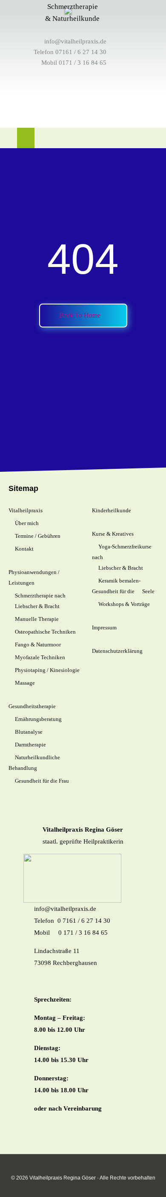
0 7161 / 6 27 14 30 (83, 920)
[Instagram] (127, 138)
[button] (25, 138)
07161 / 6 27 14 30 (80, 52)
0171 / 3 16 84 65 (82, 62)
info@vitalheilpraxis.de (75, 41)
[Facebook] (142, 138)
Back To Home (80, 315)
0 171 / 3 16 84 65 (83, 932)
